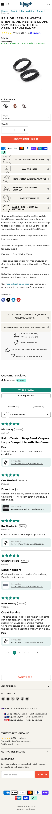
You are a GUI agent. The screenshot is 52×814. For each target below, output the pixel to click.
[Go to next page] (42, 652)
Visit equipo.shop (34, 720)
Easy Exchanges (29, 198)
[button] (6, 462)
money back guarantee (17, 284)
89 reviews (35, 33)
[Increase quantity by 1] (24, 129)
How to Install (30, 169)
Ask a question (26, 395)
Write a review (26, 390)
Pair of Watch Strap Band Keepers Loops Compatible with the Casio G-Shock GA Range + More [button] (28, 544)
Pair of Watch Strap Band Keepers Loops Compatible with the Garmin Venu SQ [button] (27, 586)
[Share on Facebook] (3, 300)
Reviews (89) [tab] (13, 406)
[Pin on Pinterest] (19, 300)
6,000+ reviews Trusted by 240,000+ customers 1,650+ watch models (16, 741)
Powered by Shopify (26, 809)
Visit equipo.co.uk (34, 717)
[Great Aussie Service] (26, 357)
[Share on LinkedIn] (13, 300)
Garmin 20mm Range (32, 11)
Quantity (5, 124)
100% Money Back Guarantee (29, 179)
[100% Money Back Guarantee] (26, 350)
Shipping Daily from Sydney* (25, 188)
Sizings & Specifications (29, 159)
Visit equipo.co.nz (38, 714)
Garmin (14, 11)
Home (4, 11)
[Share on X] (8, 300)
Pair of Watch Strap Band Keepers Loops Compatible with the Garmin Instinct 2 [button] (27, 463)
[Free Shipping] (26, 335)
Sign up (42, 774)
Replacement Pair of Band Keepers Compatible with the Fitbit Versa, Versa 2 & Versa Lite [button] (29, 509)
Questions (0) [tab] (38, 406)
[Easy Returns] (26, 343)
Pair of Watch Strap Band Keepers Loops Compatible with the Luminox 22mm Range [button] (28, 642)
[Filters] (4, 414)
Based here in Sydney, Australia (25, 208)
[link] (26, 33)
